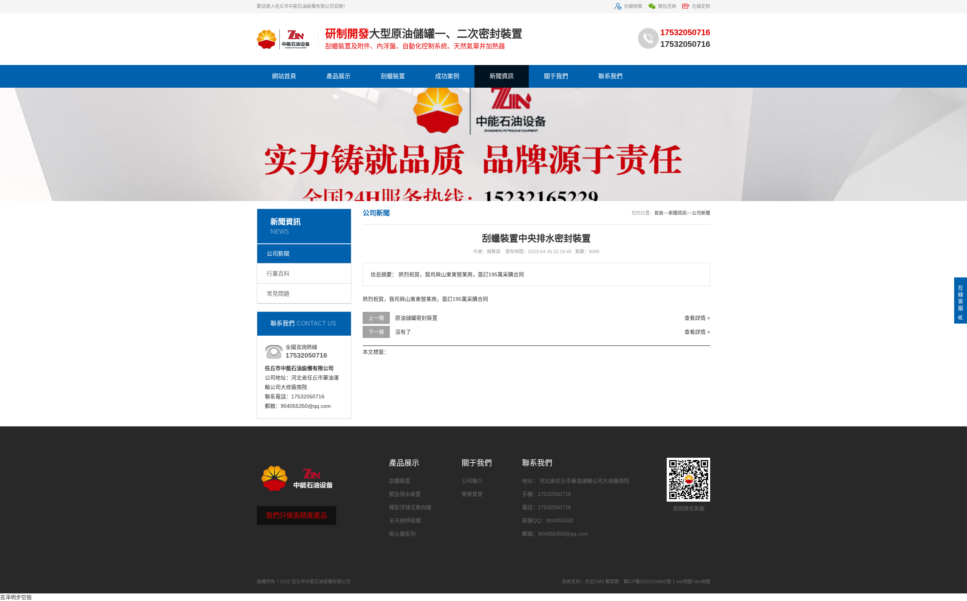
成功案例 (447, 76)
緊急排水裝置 (405, 494)
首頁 (658, 213)
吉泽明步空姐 (16, 597)
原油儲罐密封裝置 (416, 318)
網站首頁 (284, 76)
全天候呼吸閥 (405, 520)
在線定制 (701, 6)
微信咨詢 (667, 6)
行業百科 (278, 273)
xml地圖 (684, 581)
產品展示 (338, 76)
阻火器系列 (402, 534)
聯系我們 (610, 76)
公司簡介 (472, 481)
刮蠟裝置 (393, 76)
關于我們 (556, 76)
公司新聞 (278, 253)
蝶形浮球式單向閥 (410, 507)
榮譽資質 (472, 494)
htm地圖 (702, 581)
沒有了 (403, 332)
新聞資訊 (502, 76)
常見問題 (278, 293)
